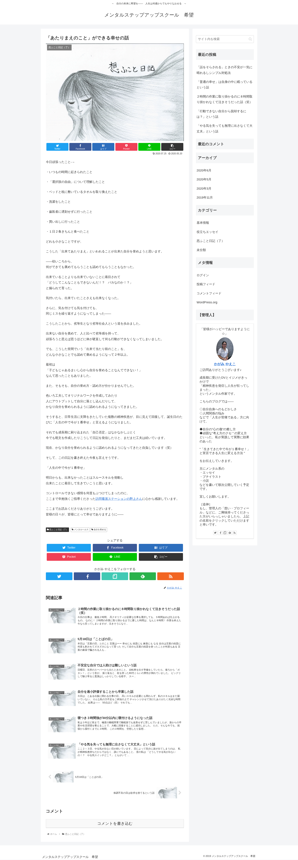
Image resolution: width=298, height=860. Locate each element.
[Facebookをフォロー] (87, 576)
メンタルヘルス (80, 529)
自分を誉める (99, 529)
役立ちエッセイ (207, 232)
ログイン (203, 275)
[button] (250, 39)
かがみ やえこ (225, 364)
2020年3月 (204, 188)
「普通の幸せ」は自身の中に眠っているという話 (224, 84)
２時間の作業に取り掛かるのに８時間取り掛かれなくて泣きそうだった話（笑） (224, 99)
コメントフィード (209, 293)
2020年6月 (204, 170)
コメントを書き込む (115, 823)
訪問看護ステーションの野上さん (119, 499)
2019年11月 (205, 197)
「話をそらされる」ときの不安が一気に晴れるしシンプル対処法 (224, 69)
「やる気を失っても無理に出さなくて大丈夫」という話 (224, 128)
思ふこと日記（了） (58, 529)
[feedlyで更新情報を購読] (143, 576)
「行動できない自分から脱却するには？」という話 (221, 113)
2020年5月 (204, 179)
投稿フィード (206, 284)
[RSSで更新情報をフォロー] (170, 576)
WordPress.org (207, 302)
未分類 (201, 250)
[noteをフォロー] (115, 576)
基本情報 (203, 222)
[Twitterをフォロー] (59, 576)
